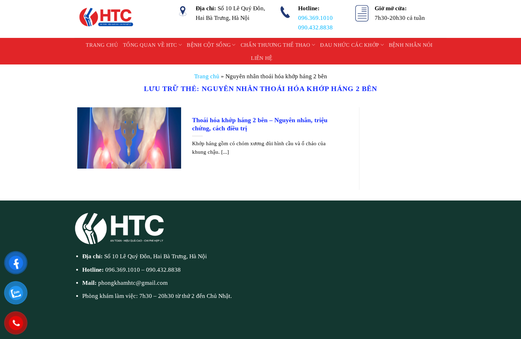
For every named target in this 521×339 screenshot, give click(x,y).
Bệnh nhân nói (411, 45)
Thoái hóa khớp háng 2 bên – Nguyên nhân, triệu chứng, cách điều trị (259, 124)
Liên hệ (261, 58)
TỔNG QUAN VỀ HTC (150, 45)
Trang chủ (102, 45)
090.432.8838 (315, 27)
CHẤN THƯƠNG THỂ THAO (275, 45)
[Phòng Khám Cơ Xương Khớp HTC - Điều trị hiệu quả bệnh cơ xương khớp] (107, 19)
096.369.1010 (315, 18)
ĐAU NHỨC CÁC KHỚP (349, 45)
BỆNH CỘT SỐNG (209, 45)
